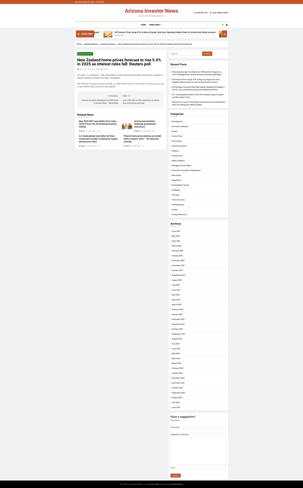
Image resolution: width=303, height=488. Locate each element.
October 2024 (177, 329)
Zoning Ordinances (179, 214)
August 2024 (177, 339)
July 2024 (176, 344)
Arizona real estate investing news (143, 83)
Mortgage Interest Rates (181, 165)
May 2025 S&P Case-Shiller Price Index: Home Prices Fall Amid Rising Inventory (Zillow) (98, 124)
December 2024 (178, 319)
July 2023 (176, 402)
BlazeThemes (177, 484)
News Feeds (154, 25)
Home (143, 25)
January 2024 (177, 373)
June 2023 (176, 407)
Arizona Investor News (151, 11)
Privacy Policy (154, 484)
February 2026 (177, 251)
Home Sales (177, 141)
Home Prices (177, 136)
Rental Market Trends (180, 185)
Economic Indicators (180, 126)
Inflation (175, 151)
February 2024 (177, 368)
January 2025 (177, 314)
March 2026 (176, 246)
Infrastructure (177, 156)
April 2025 (176, 300)
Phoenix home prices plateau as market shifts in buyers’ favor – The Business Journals (142, 139)
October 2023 (177, 388)
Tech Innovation (178, 200)
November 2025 (178, 265)
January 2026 (177, 256)
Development (177, 121)
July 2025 (176, 285)
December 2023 (178, 378)
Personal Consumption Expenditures (186, 170)
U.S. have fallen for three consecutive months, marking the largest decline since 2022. (98, 139)
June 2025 (176, 290)
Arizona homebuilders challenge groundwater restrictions (145, 124)
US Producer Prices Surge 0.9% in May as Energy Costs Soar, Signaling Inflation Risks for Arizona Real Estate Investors (143, 32)
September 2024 (178, 334)
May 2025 (176, 295)
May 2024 (176, 353)
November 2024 (178, 324)
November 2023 (178, 383)
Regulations (176, 180)
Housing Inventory (85, 54)
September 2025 (178, 275)
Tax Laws (175, 195)
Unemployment (178, 205)
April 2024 (176, 358)
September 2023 (178, 393)
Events (174, 131)
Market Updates (178, 161)
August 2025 (177, 280)
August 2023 (177, 398)
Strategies (176, 190)
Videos (175, 210)
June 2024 (176, 349)
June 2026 (176, 231)
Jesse (81, 69)
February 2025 (177, 309)
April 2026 (176, 241)
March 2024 (176, 363)
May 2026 (176, 236)
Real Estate (176, 175)
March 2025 (176, 305)
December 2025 (178, 260)
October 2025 (177, 270)
